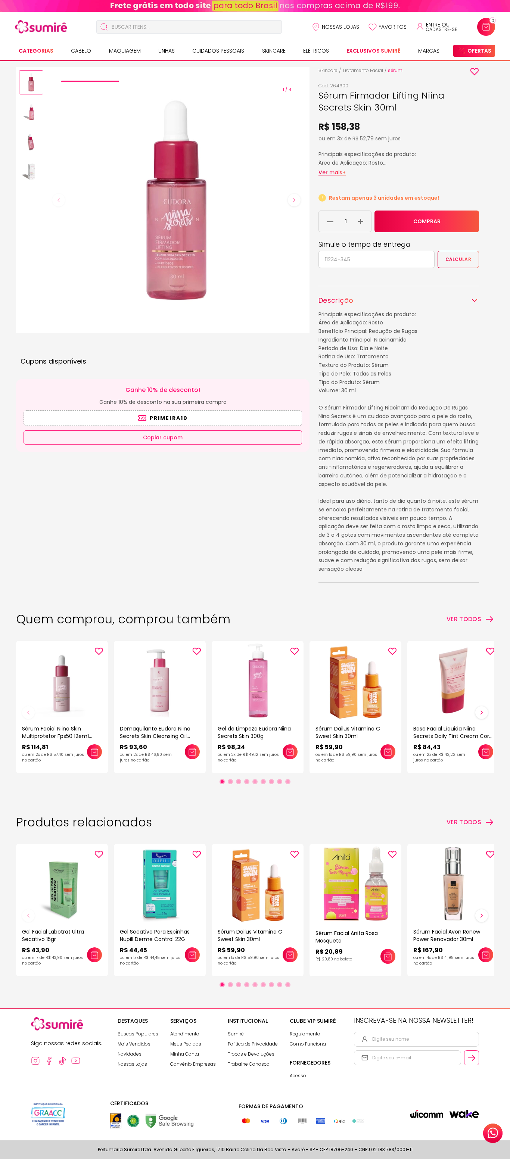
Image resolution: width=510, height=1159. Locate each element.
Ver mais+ (332, 172)
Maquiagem (125, 50)
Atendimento (184, 1034)
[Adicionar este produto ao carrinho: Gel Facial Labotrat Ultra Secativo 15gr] (94, 954)
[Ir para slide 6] (263, 781)
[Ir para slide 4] (246, 781)
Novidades (130, 1054)
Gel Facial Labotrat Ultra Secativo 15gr (53, 935)
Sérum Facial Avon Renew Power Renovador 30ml (446, 935)
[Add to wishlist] (474, 71)
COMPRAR (427, 221)
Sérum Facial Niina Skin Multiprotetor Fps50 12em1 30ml (55, 736)
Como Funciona (308, 1044)
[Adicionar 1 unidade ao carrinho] (360, 221)
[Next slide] (294, 200)
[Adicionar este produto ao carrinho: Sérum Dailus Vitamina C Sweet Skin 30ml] (387, 751)
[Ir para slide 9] (287, 781)
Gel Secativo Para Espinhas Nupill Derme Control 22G (155, 935)
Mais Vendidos (134, 1044)
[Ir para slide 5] (255, 781)
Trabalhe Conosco (249, 1064)
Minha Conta (184, 1054)
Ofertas (479, 50)
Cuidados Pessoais (218, 50)
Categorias (36, 50)
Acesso (298, 1075)
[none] (31, 83)
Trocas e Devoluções (251, 1054)
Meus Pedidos (185, 1044)
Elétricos (316, 50)
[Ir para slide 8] (279, 781)
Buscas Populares (138, 1034)
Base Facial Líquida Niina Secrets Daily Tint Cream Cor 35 (451, 736)
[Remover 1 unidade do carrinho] (330, 221)
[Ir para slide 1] (222, 781)
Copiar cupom (163, 437)
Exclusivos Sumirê (373, 50)
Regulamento (305, 1034)
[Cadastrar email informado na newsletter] (471, 1057)
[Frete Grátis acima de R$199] (255, 6)
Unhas (166, 50)
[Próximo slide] (481, 712)
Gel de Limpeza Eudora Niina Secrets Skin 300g (254, 732)
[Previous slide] (58, 200)
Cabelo (81, 50)
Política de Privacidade (253, 1044)
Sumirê (236, 1034)
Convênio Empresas (193, 1064)
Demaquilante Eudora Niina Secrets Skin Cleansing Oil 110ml (155, 736)
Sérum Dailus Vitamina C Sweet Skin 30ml (347, 732)
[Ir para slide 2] (230, 781)
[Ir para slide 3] (238, 781)
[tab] (90, 81)
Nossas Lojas (340, 26)
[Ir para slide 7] (271, 781)
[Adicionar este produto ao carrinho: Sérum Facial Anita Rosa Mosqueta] (387, 956)
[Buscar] (104, 26)
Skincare (274, 50)
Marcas (428, 50)
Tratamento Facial (362, 70)
